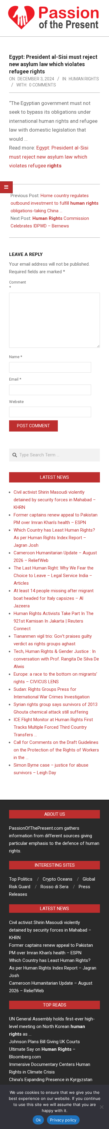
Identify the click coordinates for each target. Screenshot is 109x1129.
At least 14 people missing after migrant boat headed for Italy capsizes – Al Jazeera (54, 598)
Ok (38, 1119)
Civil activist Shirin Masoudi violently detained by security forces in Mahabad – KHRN (55, 499)
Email (15, 379)
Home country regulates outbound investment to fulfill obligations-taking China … (54, 203)
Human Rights (84, 78)
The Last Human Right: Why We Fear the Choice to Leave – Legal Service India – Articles (54, 575)
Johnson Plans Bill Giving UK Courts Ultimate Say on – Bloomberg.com (44, 1049)
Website (16, 401)
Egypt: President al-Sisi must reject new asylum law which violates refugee (48, 157)
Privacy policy (63, 1119)
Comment (16, 285)
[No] (101, 1107)
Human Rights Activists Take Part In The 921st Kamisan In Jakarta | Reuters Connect (54, 621)
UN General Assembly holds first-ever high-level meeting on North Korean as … (52, 1026)
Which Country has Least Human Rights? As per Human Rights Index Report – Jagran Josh (54, 537)
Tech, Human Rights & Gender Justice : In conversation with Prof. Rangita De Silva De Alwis (56, 659)
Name (15, 356)
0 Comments (42, 84)
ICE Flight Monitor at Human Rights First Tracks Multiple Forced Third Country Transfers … (53, 727)
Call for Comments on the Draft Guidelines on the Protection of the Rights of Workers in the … (56, 750)
